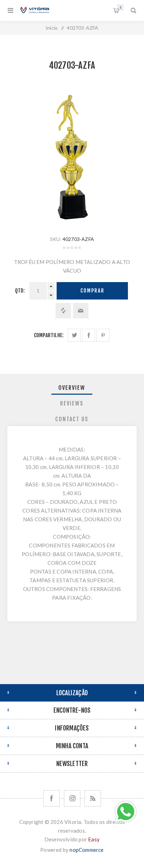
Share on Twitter (74, 335)
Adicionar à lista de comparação (63, 310)
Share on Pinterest (102, 335)
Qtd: (20, 290)
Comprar (92, 290)
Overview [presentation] (71, 387)
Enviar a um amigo (80, 310)
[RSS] (93, 798)
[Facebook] (51, 798)
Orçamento (120, 7)
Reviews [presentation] (72, 403)
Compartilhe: (49, 335)
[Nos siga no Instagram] (72, 798)
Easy (94, 839)
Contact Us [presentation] (71, 419)
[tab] (72, 388)
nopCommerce (86, 850)
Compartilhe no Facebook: (88, 335)
